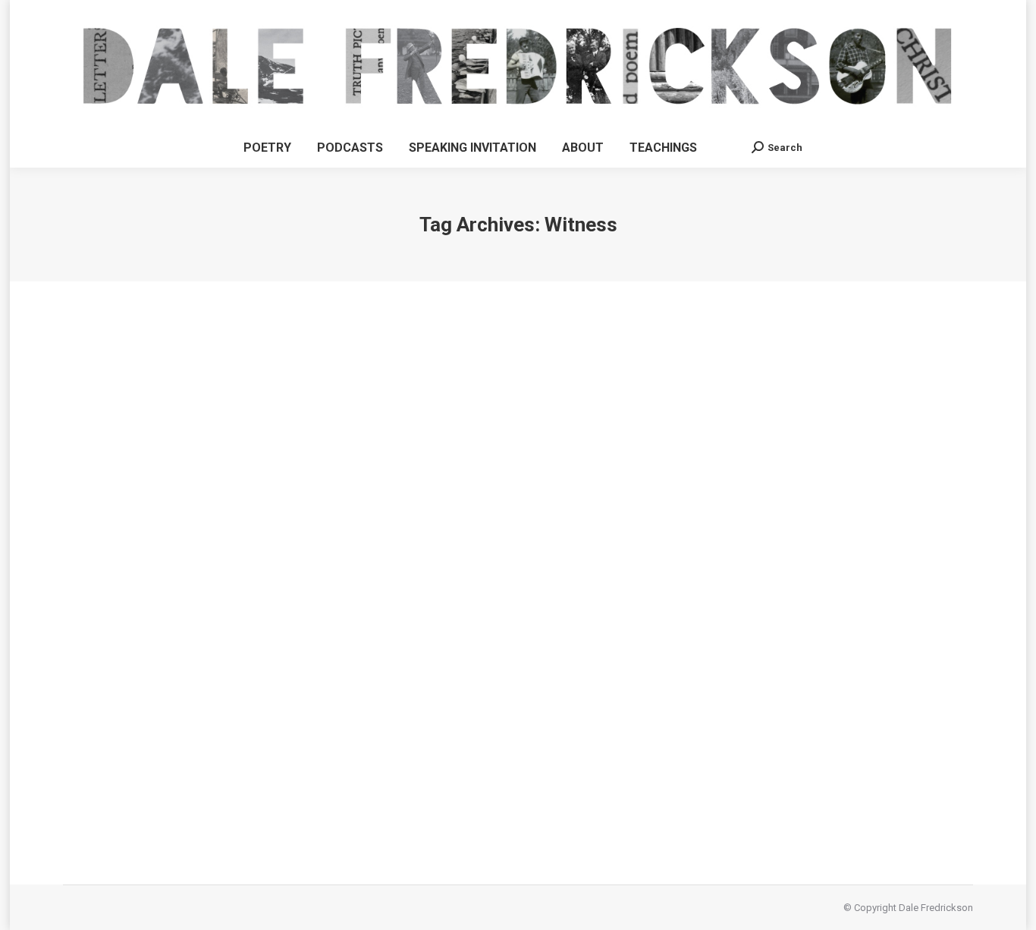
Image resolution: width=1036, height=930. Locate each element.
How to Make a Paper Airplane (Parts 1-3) (226, 731)
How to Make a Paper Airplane (148, 759)
